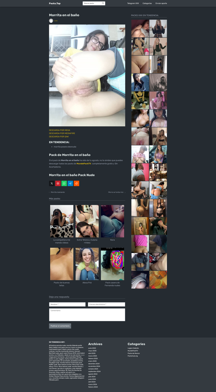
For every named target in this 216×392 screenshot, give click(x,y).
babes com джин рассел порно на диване (68, 347)
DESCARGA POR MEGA (59, 130)
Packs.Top (55, 3)
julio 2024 (91, 377)
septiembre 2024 (94, 371)
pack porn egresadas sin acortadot (66, 360)
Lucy (55, 20)
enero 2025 (92, 361)
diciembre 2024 (94, 364)
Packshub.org (133, 356)
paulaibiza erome (77, 361)
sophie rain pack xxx (67, 372)
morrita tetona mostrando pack (71, 363)
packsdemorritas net (56, 374)
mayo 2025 (92, 351)
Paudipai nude (54, 363)
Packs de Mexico (134, 353)
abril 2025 (91, 353)
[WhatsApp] (64, 183)
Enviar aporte (161, 3)
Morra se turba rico (115, 192)
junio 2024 (92, 379)
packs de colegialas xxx (72, 374)
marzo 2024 (92, 384)
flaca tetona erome (65, 365)
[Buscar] (103, 3)
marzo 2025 (92, 356)
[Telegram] (70, 183)
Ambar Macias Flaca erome (58, 376)
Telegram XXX (133, 3)
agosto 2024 (92, 374)
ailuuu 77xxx (53, 366)
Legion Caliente (133, 348)
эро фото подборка (64, 368)
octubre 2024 (93, 369)
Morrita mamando (58, 192)
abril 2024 (92, 382)
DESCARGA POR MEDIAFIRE (62, 133)
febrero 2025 (93, 358)
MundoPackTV (133, 351)
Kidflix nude (53, 365)
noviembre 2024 (94, 366)
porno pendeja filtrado (73, 357)
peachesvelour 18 (60, 370)
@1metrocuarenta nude (57, 345)
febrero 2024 (93, 387)
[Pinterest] (58, 183)
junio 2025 (92, 348)
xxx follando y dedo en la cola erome (67, 355)
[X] (51, 183)
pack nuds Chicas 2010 (68, 353)
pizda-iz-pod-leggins (56, 359)
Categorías (147, 3)
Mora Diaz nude (78, 365)
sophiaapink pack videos (58, 349)
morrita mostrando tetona (64, 351)
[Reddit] (76, 183)
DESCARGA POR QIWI (59, 136)
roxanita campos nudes (60, 378)
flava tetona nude (65, 366)
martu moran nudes (72, 359)
